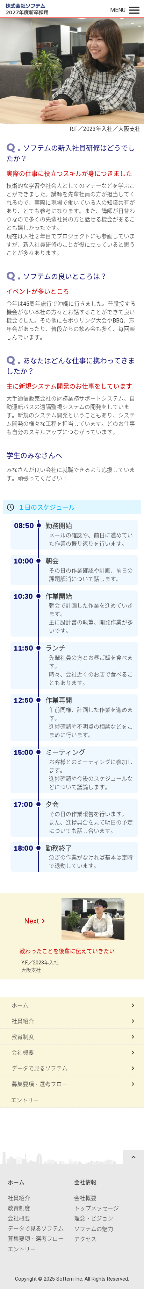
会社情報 (85, 1182)
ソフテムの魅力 (93, 1229)
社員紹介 (19, 1198)
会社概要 (19, 1218)
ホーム (16, 1182)
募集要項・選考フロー (36, 1238)
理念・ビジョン (93, 1218)
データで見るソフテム (36, 1228)
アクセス (85, 1239)
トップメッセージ (96, 1208)
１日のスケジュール (46, 507)
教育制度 (19, 1208)
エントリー (25, 1100)
